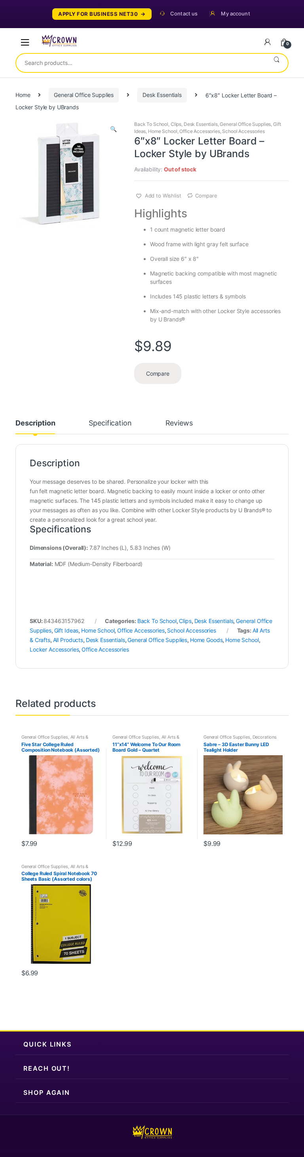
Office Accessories (199, 131)
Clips (176, 124)
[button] (113, 129)
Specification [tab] (110, 423)
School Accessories (243, 131)
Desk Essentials (162, 94)
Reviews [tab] (179, 423)
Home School (162, 131)
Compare (206, 195)
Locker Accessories (54, 649)
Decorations (265, 737)
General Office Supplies (84, 94)
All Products (68, 639)
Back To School (151, 124)
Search (276, 63)
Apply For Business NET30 (98, 14)
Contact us (184, 14)
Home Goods (206, 639)
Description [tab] (35, 423)
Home (22, 94)
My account (235, 14)
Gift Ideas (66, 630)
